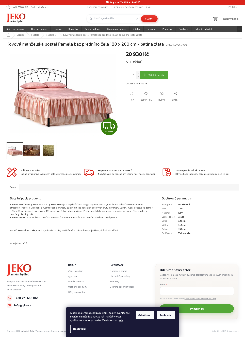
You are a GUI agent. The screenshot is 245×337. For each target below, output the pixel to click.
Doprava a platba (118, 271)
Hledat (149, 18)
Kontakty (114, 281)
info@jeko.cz (22, 305)
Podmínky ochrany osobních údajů (132, 7)
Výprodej (72, 276)
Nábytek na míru (76, 292)
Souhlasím (165, 315)
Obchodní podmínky (97, 7)
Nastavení (79, 329)
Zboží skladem (75, 271)
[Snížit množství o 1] (138, 77)
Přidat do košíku (156, 74)
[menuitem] (15, 29)
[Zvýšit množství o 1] (138, 73)
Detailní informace (135, 83)
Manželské (184, 204)
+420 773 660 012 (26, 297)
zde (121, 320)
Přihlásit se (197, 308)
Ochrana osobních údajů (122, 287)
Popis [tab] (13, 187)
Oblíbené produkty (77, 287)
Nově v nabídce (76, 281)
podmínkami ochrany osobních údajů (200, 298)
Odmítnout (145, 315)
